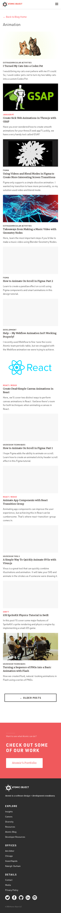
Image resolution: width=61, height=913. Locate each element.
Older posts (30, 697)
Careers (8, 816)
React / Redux (10, 385)
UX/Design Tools (11, 556)
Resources (10, 826)
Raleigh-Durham (13, 866)
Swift (6, 612)
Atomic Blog (10, 832)
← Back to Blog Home (15, 16)
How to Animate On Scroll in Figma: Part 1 (28, 448)
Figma (6, 170)
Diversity (9, 821)
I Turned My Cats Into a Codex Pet (23, 65)
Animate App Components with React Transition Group (25, 502)
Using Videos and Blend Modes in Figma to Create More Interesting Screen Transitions (29, 175)
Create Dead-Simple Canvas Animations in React (28, 390)
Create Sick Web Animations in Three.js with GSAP (29, 119)
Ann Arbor (9, 851)
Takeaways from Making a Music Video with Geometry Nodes (29, 231)
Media (8, 885)
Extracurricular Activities (17, 62)
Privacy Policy (11, 890)
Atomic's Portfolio (24, 763)
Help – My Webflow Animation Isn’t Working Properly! (29, 335)
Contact (8, 880)
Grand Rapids (11, 861)
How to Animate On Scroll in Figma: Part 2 (28, 281)
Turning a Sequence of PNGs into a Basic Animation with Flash (27, 669)
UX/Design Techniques (14, 444)
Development (10, 330)
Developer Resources (15, 837)
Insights (9, 811)
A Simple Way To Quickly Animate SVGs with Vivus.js (29, 561)
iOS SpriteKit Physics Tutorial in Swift (26, 615)
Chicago (9, 856)
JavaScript (8, 114)
